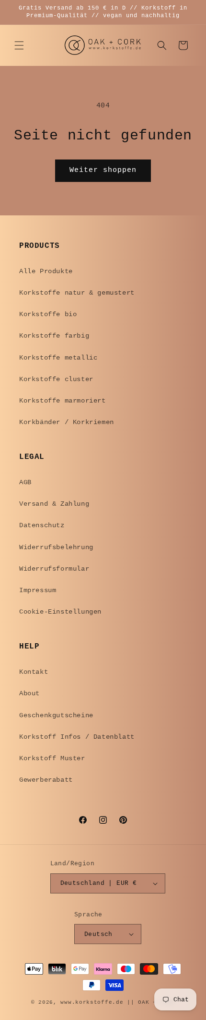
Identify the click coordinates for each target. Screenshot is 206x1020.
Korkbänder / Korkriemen (66, 422)
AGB (25, 482)
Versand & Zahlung (54, 504)
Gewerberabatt (46, 780)
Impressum (37, 590)
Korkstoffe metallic (58, 357)
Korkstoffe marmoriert (62, 400)
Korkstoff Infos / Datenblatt (77, 737)
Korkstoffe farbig (54, 336)
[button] (19, 45)
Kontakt (33, 672)
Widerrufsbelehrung (56, 547)
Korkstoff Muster (52, 758)
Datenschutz (42, 525)
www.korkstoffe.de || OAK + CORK (117, 1002)
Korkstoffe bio (48, 314)
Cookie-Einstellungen (60, 612)
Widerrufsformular (54, 569)
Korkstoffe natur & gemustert (77, 293)
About (29, 693)
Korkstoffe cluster (56, 379)
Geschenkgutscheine (56, 715)
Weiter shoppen (103, 170)
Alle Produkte (46, 271)
